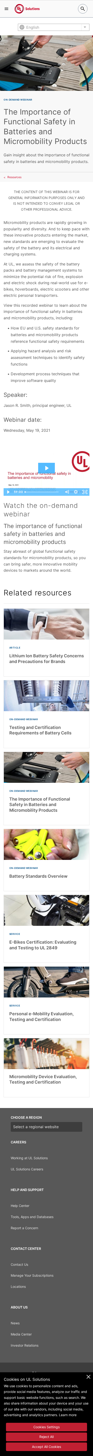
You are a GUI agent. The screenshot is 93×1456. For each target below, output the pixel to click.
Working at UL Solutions (29, 1158)
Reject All (46, 1437)
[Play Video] (8, 492)
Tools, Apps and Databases (32, 1217)
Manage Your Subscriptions (32, 1275)
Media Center (21, 1334)
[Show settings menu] (75, 492)
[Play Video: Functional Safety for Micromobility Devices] (46, 468)
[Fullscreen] (84, 492)
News (15, 1323)
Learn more (68, 1415)
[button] (6, 8)
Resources (14, 177)
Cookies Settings (46, 1427)
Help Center (20, 1206)
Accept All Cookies (46, 1447)
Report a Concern (24, 1228)
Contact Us (19, 1264)
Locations (18, 1286)
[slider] (42, 492)
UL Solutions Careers (27, 1169)
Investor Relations (24, 1345)
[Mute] (66, 492)
